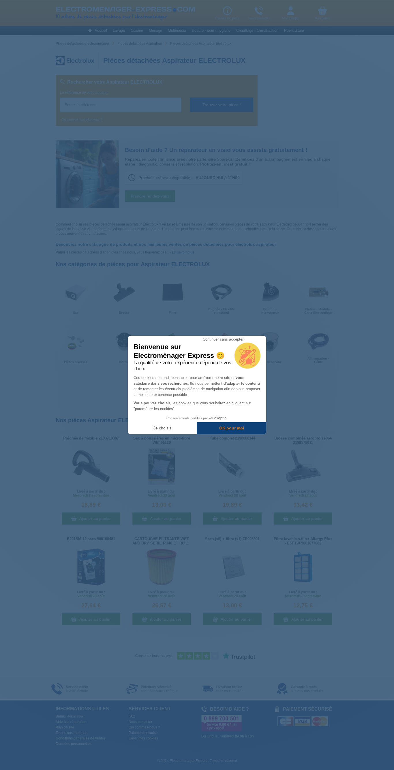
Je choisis (162, 428)
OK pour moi (231, 428)
